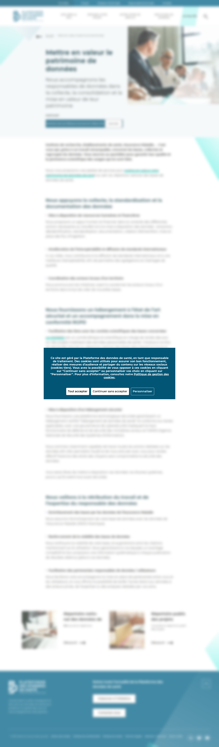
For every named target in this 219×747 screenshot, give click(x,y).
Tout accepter (77, 391)
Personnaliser (142, 391)
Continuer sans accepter (110, 391)
